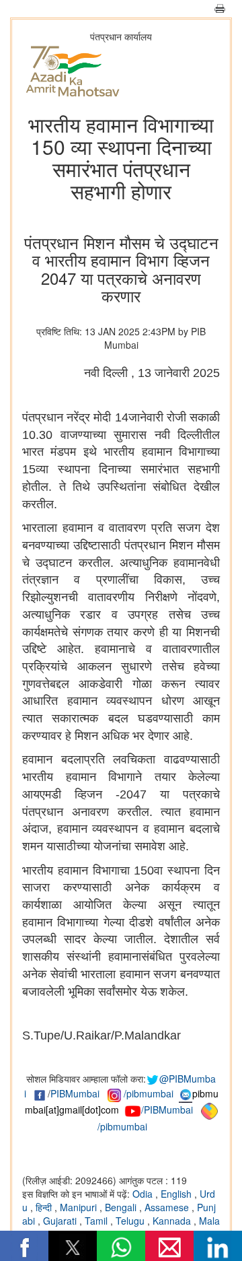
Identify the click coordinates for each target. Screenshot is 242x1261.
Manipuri (79, 1207)
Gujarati (61, 1220)
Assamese (168, 1207)
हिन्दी (45, 1207)
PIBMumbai (74, 1093)
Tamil (97, 1220)
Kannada (173, 1220)
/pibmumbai (148, 1093)
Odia (143, 1193)
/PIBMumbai (167, 1109)
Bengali (122, 1207)
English (177, 1193)
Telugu (131, 1220)
